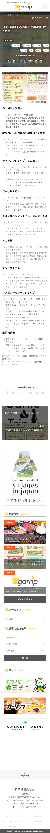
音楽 (46, 50)
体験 (46, 45)
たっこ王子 (13, 816)
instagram (32, 807)
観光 (38, 50)
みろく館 (27, 45)
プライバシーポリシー (13, 821)
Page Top (25, 776)
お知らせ (16, 45)
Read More (25, 599)
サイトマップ (38, 821)
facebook (20, 807)
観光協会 (38, 816)
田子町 (24, 50)
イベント (37, 45)
